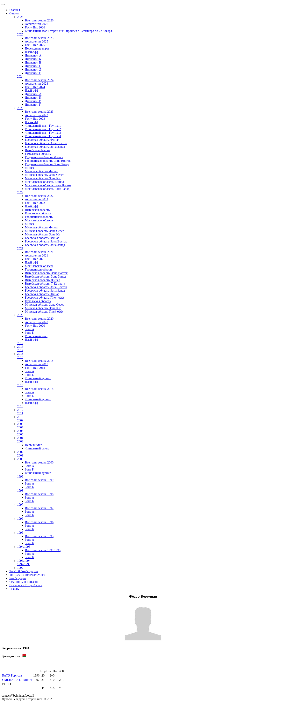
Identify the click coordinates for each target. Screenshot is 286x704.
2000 (20, 459)
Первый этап (33, 445)
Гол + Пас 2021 (35, 259)
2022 (20, 192)
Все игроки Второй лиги (25, 585)
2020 (20, 315)
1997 (20, 504)
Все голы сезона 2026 (39, 20)
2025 (20, 34)
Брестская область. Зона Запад (45, 146)
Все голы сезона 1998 (39, 494)
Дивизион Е (33, 73)
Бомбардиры (17, 578)
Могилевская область (39, 220)
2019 (20, 343)
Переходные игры (37, 48)
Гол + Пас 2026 (35, 27)
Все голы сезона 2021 (39, 252)
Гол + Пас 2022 (35, 202)
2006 (20, 430)
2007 (20, 427)
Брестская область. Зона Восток (46, 143)
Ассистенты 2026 (36, 24)
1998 (20, 490)
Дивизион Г (33, 66)
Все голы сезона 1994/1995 (43, 550)
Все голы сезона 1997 (39, 508)
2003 (20, 441)
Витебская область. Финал (42, 280)
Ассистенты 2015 (36, 364)
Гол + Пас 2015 (35, 367)
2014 (20, 385)
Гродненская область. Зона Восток (48, 160)
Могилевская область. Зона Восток (48, 185)
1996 (20, 518)
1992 (20, 567)
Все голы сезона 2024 (39, 80)
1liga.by (14, 588)
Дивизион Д (33, 69)
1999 (20, 476)
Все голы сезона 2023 (39, 111)
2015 (20, 357)
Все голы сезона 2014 (39, 388)
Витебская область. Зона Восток (46, 273)
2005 (20, 434)
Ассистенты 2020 (36, 322)
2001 (20, 455)
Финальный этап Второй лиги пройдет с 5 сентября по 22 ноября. (69, 31)
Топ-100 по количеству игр (27, 574)
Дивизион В (33, 62)
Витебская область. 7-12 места (45, 283)
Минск (29, 167)
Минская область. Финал (41, 171)
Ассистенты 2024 (36, 83)
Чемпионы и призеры (23, 581)
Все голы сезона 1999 (39, 480)
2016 (20, 353)
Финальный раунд (37, 448)
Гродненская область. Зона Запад (47, 164)
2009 (20, 420)
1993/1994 (23, 560)
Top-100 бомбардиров (23, 571)
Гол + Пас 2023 (35, 118)
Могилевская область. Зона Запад (47, 188)
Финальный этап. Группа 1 (43, 125)
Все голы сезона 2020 (39, 318)
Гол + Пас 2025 (35, 45)
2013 (20, 406)
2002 (20, 452)
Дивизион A (33, 55)
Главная (14, 9)
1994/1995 (23, 546)
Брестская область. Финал (42, 139)
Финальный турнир (38, 378)
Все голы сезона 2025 (39, 38)
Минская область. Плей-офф (44, 311)
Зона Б (29, 332)
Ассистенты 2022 (36, 199)
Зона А (29, 329)
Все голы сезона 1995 (39, 536)
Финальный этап (36, 336)
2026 (20, 17)
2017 (20, 350)
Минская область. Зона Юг (43, 178)
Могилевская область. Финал (44, 181)
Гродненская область (39, 216)
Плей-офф (31, 52)
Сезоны (14, 13)
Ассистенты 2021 (36, 255)
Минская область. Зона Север (44, 174)
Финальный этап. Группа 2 (43, 129)
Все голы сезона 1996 (39, 522)
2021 (20, 248)
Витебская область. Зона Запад (45, 276)
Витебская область (37, 150)
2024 (20, 76)
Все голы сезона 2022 (39, 195)
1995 (20, 532)
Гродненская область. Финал (44, 157)
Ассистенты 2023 (36, 115)
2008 (20, 423)
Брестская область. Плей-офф (44, 297)
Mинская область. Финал (41, 227)
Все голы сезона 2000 (39, 462)
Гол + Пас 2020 (35, 325)
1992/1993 (23, 564)
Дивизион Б (33, 59)
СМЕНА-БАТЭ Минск (17, 679)
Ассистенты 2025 (36, 41)
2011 (20, 413)
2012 (20, 409)
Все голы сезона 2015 (39, 360)
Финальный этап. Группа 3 (43, 132)
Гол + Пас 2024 (35, 87)
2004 (20, 438)
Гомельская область (38, 153)
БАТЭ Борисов (12, 675)
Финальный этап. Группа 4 (43, 136)
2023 (20, 108)
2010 (20, 416)
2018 (20, 346)
